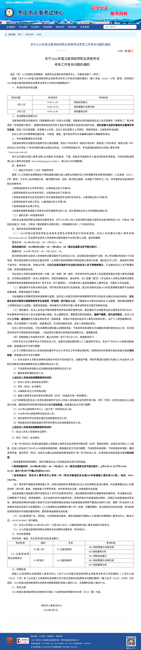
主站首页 (10, 27)
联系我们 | (50, 636)
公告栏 (39, 34)
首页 (19, 34)
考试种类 (47, 27)
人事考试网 (28, 34)
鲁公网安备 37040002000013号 (43, 647)
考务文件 (59, 27)
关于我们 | (42, 636)
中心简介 (35, 27)
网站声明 (58, 636)
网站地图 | (34, 636)
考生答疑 (84, 27)
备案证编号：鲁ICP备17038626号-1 (66, 647)
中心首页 (23, 27)
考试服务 (72, 27)
